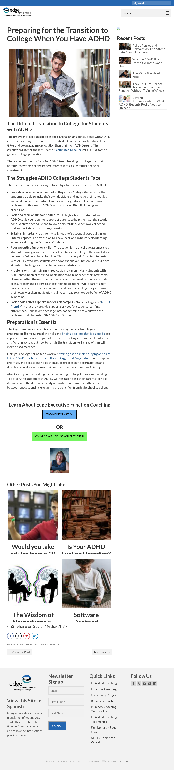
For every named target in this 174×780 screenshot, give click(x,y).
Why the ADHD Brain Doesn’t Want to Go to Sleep (140, 62)
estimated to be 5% (69, 150)
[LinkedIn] (154, 683)
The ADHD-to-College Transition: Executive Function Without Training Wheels (142, 87)
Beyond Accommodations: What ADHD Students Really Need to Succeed (141, 102)
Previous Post (21, 652)
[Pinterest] (149, 683)
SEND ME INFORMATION (59, 414)
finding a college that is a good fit (83, 333)
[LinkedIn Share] (35, 636)
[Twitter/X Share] (18, 636)
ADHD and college (16, 644)
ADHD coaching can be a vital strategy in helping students (53, 358)
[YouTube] (144, 683)
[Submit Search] (134, 3)
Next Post (100, 652)
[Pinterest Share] (26, 636)
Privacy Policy (123, 761)
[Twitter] (139, 683)
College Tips (43, 644)
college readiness (30, 644)
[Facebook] (133, 683)
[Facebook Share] (10, 636)
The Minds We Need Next (146, 74)
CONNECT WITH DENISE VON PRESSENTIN (59, 436)
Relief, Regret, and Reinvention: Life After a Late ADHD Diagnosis (142, 49)
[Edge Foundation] (17, 12)
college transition (55, 644)
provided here (16, 735)
